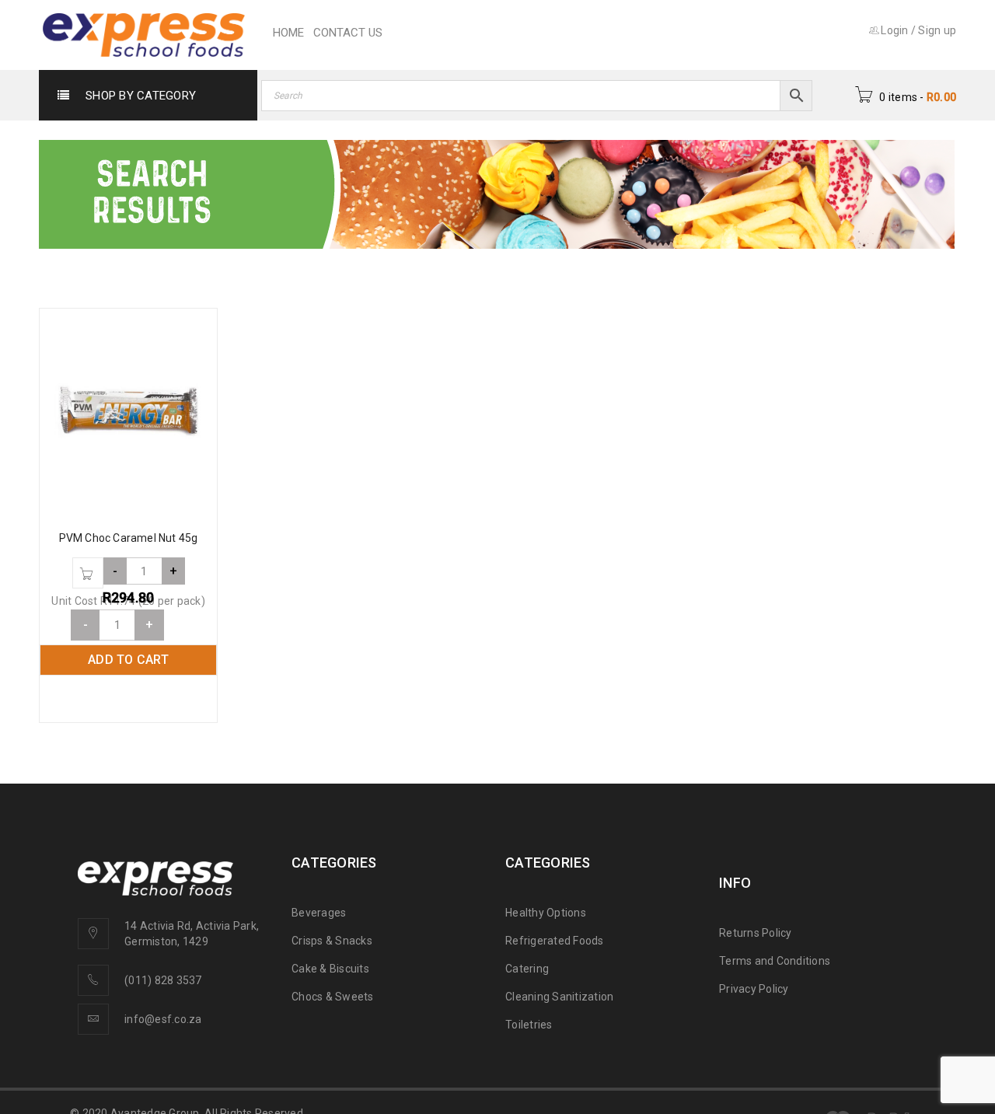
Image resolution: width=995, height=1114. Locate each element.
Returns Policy (755, 933)
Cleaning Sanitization (559, 996)
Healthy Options (545, 912)
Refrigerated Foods (554, 940)
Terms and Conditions (774, 961)
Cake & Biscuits (330, 968)
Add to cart (128, 659)
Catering (527, 968)
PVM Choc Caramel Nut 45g (128, 538)
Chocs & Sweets (333, 996)
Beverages (319, 912)
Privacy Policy (754, 989)
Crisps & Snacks (332, 940)
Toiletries (529, 1024)
